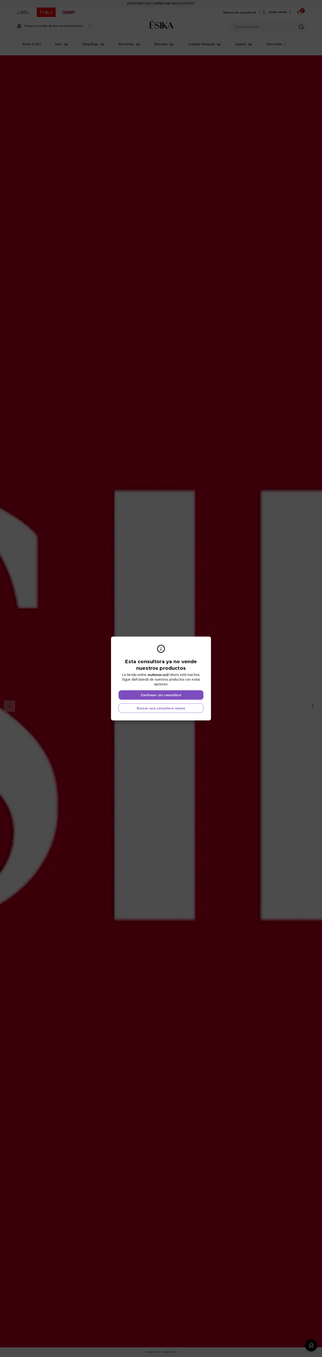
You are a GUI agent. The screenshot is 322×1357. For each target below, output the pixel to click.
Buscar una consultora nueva (161, 708)
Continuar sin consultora (161, 695)
